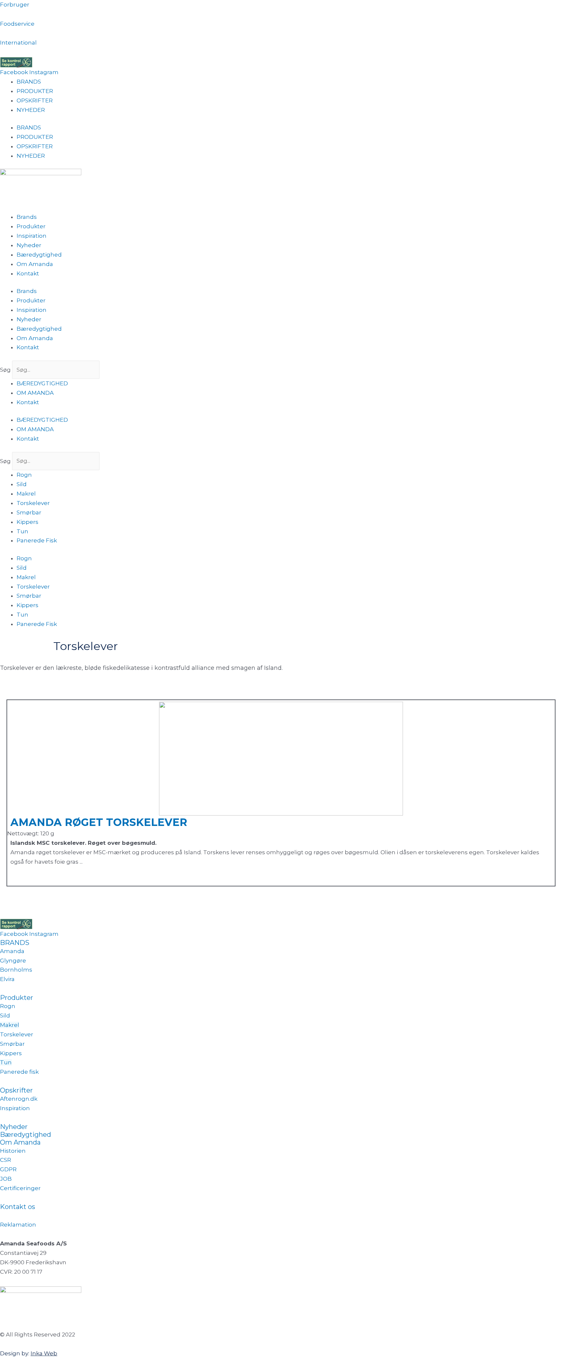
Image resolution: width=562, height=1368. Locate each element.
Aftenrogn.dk (18, 1099)
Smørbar (29, 512)
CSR (5, 1160)
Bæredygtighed (39, 254)
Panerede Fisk (37, 540)
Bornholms (16, 969)
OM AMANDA (35, 393)
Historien (13, 1151)
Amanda (12, 951)
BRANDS (29, 81)
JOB (6, 1178)
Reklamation (18, 1224)
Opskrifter (17, 1090)
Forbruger (14, 4)
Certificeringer (20, 1188)
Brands (27, 217)
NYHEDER (31, 110)
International (18, 42)
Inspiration (32, 235)
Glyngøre (13, 960)
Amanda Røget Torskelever (98, 822)
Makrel (26, 493)
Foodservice (17, 23)
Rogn (24, 474)
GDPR (8, 1169)
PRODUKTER (35, 91)
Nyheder (29, 245)
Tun (22, 531)
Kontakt (28, 273)
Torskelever (33, 503)
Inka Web (44, 1353)
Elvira (7, 979)
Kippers (27, 522)
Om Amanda (35, 264)
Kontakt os (17, 1207)
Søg (5, 369)
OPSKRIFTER (35, 100)
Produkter (31, 226)
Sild (22, 484)
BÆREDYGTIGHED (42, 383)
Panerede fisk (19, 1072)
